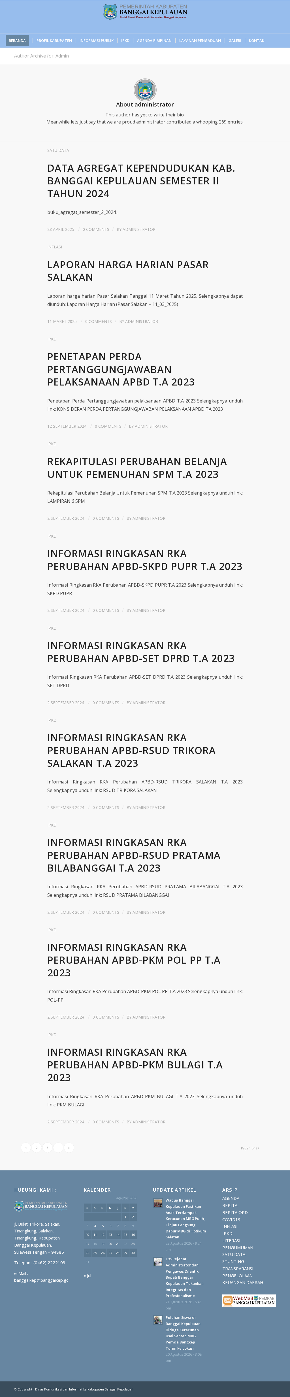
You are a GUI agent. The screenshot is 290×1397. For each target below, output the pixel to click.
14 (118, 1234)
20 (110, 1243)
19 (103, 1243)
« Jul (87, 1275)
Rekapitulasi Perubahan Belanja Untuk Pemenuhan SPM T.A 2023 (137, 468)
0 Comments (96, 229)
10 (87, 1234)
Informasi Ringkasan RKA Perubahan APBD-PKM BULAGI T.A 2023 (135, 1064)
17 (87, 1243)
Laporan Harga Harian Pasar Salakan (128, 271)
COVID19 (231, 1219)
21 (118, 1243)
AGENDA (230, 1198)
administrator (139, 229)
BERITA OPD (235, 1212)
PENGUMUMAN (237, 1247)
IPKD (52, 339)
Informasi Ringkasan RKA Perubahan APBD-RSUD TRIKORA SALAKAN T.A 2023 (131, 750)
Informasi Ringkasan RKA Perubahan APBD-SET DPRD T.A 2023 (141, 652)
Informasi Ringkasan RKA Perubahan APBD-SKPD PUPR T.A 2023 (145, 560)
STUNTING (233, 1261)
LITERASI (231, 1240)
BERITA (229, 1205)
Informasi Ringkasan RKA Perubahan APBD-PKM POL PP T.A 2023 (134, 959)
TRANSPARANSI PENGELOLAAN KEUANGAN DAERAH (242, 1275)
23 (133, 1243)
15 (125, 1234)
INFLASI (54, 247)
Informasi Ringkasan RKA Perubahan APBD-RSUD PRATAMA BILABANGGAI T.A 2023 (134, 855)
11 (95, 1234)
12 (103, 1234)
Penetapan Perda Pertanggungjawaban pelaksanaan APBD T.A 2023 (121, 369)
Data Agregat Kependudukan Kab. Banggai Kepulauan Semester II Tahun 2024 (141, 180)
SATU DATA (58, 150)
